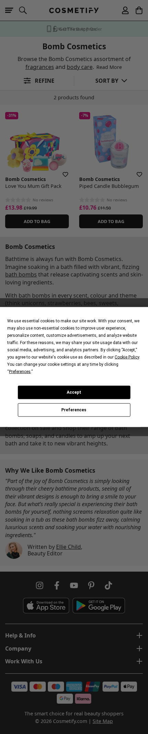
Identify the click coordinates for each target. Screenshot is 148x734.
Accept (74, 392)
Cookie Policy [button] (127, 356)
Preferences (73, 410)
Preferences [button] (20, 371)
